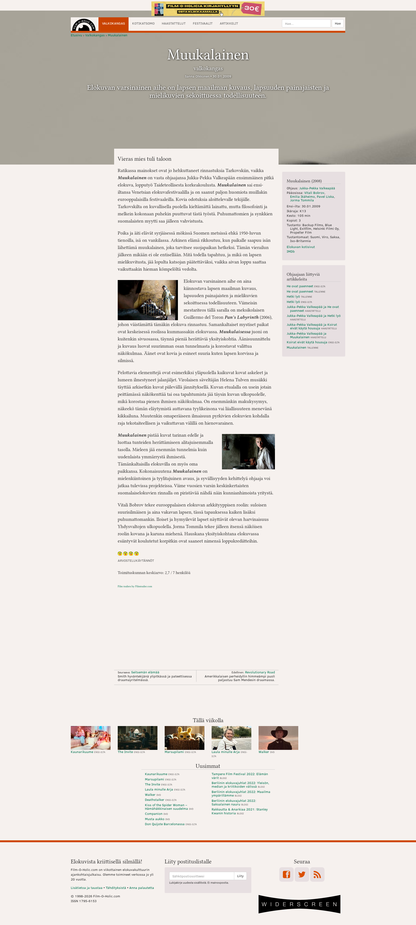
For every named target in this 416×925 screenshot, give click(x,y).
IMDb (291, 251)
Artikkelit (229, 23)
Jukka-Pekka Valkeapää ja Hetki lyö (314, 317)
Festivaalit (203, 23)
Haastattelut (174, 23)
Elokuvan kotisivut (301, 246)
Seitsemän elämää (145, 672)
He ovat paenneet (306, 286)
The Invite (131, 751)
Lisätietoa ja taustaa (87, 887)
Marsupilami (180, 751)
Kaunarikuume (88, 751)
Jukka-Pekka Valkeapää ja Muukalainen (306, 335)
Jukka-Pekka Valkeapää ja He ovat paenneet (313, 308)
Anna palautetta (141, 887)
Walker (266, 751)
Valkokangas (113, 23)
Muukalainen (302, 347)
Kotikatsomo (143, 23)
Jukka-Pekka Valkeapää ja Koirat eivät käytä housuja (312, 326)
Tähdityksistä (116, 887)
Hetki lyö (299, 296)
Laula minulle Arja (229, 753)
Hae (338, 23)
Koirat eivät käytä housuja (313, 342)
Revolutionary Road (260, 672)
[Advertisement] (208, 700)
